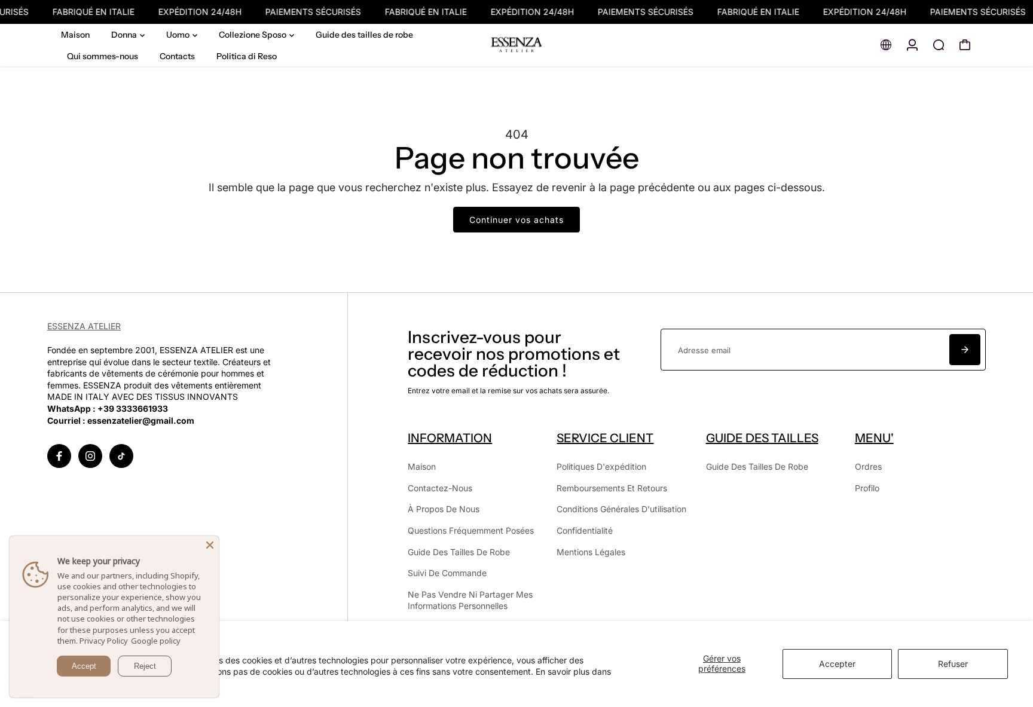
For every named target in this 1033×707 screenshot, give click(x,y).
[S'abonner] (964, 349)
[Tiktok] (121, 456)
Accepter (837, 664)
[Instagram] (90, 456)
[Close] (210, 545)
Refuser (953, 664)
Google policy (156, 640)
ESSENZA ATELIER (84, 326)
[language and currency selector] (886, 45)
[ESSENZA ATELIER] (516, 45)
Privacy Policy (104, 640)
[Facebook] (59, 456)
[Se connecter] (912, 45)
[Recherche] (939, 45)
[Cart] (965, 45)
